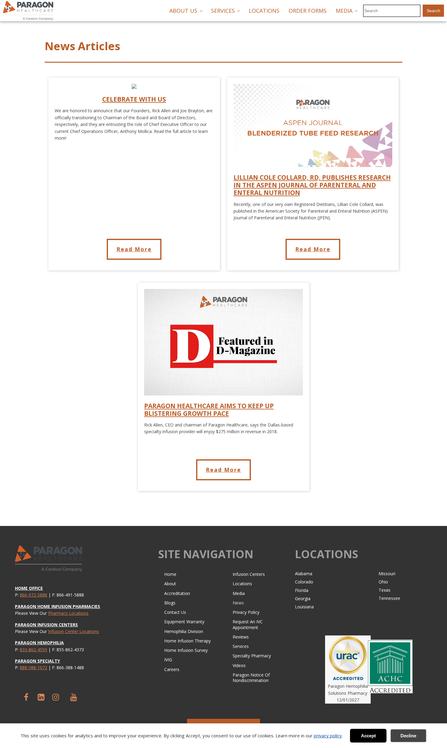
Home (170, 574)
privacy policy (328, 735)
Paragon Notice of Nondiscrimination (251, 677)
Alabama (303, 573)
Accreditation (177, 593)
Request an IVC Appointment (248, 624)
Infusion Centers (249, 574)
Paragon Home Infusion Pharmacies (57, 606)
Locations (264, 10)
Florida (301, 590)
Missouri (387, 573)
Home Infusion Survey (186, 650)
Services (223, 10)
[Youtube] (73, 697)
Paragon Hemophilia (39, 642)
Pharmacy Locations (68, 613)
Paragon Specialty (37, 661)
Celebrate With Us (134, 99)
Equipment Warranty (184, 621)
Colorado (304, 582)
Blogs (169, 603)
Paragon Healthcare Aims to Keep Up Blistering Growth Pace (209, 409)
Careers (171, 669)
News (238, 603)
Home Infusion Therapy (187, 641)
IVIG (168, 660)
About (170, 583)
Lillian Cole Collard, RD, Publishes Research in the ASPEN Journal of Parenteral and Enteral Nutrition (312, 185)
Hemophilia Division (183, 631)
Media (344, 10)
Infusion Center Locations (73, 631)
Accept (368, 735)
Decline (408, 735)
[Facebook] (26, 697)
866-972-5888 (33, 595)
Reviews (241, 637)
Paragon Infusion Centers (46, 625)
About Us (183, 10)
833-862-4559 (33, 649)
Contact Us (175, 612)
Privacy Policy (246, 612)
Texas (384, 590)
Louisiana (304, 607)
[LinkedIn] (41, 697)
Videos (239, 665)
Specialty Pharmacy (252, 656)
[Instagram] (55, 697)
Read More (134, 249)
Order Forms (308, 10)
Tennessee (389, 598)
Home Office (29, 588)
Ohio (383, 582)
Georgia (302, 598)
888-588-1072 (33, 667)
